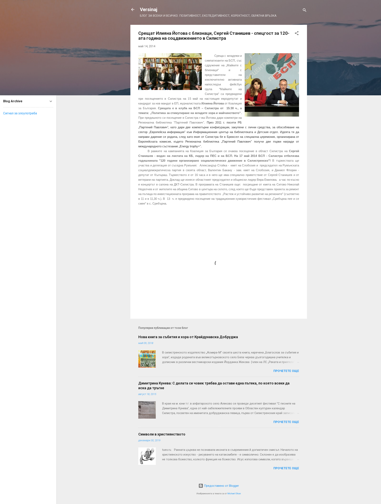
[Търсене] (304, 11)
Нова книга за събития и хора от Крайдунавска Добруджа (188, 337)
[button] (296, 34)
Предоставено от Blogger (221, 486)
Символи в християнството (161, 434)
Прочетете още (286, 371)
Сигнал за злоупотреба (20, 113)
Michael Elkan (234, 493)
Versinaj (148, 9)
